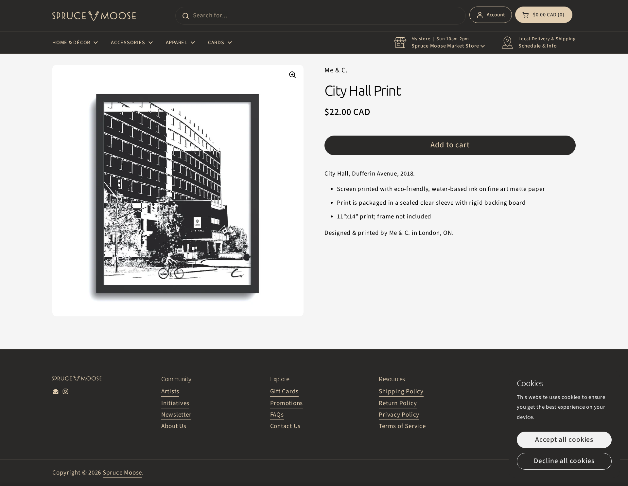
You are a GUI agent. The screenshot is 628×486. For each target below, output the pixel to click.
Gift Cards (284, 391)
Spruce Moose (122, 472)
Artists (170, 391)
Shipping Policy (401, 391)
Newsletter (176, 414)
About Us (173, 426)
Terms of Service (402, 426)
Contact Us (285, 426)
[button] (543, 15)
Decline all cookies (564, 461)
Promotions (286, 403)
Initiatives (175, 403)
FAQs (277, 414)
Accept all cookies (564, 440)
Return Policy (398, 403)
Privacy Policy (399, 414)
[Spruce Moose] (94, 16)
